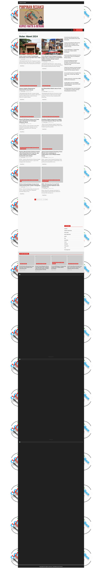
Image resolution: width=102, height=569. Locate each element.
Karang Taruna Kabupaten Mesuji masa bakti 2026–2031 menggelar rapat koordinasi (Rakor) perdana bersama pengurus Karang (43, 260)
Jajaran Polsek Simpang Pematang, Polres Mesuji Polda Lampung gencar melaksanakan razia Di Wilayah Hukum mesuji (52, 142)
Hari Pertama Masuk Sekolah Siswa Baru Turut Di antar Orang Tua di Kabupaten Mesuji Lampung (72, 56)
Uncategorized (67, 249)
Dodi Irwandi (23, 59)
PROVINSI (44, 53)
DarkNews (55, 566)
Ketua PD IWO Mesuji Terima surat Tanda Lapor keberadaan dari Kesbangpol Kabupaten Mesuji (30, 110)
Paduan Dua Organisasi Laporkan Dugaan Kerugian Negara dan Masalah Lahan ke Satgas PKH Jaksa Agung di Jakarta (72, 69)
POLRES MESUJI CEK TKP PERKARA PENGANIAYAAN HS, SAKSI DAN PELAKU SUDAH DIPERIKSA (72, 84)
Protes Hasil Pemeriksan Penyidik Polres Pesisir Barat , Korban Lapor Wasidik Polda (72, 74)
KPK (29, 53)
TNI (49, 85)
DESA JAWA (66, 232)
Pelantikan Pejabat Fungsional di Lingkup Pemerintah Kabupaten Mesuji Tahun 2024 (52, 110)
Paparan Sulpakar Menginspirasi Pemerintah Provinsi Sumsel (30, 79)
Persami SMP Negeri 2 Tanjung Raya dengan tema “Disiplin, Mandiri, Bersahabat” (71, 51)
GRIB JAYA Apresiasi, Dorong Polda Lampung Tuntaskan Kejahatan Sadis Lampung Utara (52, 175)
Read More (22, 65)
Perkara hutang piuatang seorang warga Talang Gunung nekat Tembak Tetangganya (30, 175)
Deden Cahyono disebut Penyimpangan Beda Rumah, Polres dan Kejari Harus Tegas (30, 47)
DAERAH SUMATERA (45, 52)
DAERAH (21, 85)
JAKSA (27, 53)
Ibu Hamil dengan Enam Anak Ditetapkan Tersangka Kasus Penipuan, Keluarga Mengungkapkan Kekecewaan (72, 89)
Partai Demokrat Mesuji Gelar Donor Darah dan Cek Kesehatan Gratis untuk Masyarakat (72, 38)
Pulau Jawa (66, 245)
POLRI (35, 53)
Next (46, 199)
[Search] (71, 30)
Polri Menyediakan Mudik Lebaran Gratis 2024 (52, 79)
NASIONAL (32, 53)
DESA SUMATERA (22, 53)
